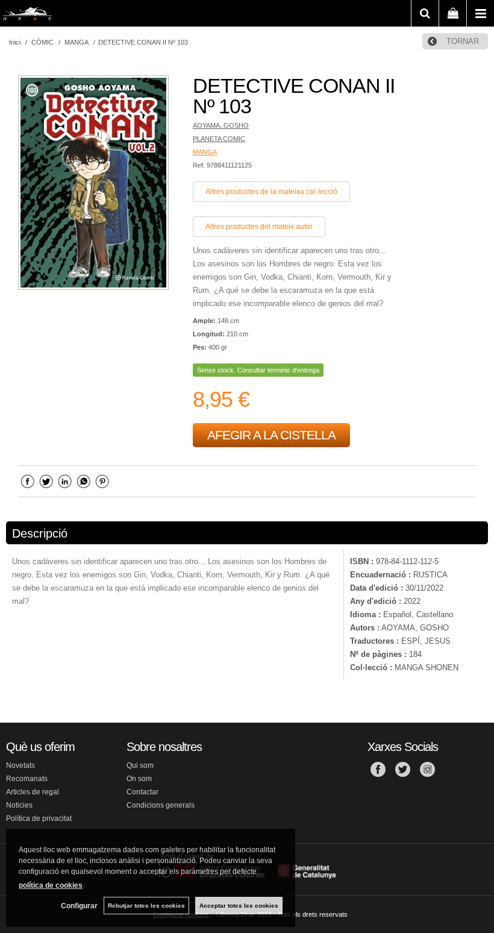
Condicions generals (161, 805)
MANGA (205, 152)
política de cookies (51, 885)
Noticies (19, 805)
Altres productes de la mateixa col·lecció (271, 191)
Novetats (20, 765)
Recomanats (27, 778)
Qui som (140, 765)
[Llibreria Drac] (27, 15)
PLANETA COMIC (219, 138)
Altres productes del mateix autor (259, 226)
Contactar (142, 792)
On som (139, 778)
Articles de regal (32, 792)
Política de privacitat (39, 818)
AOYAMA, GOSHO (221, 125)
